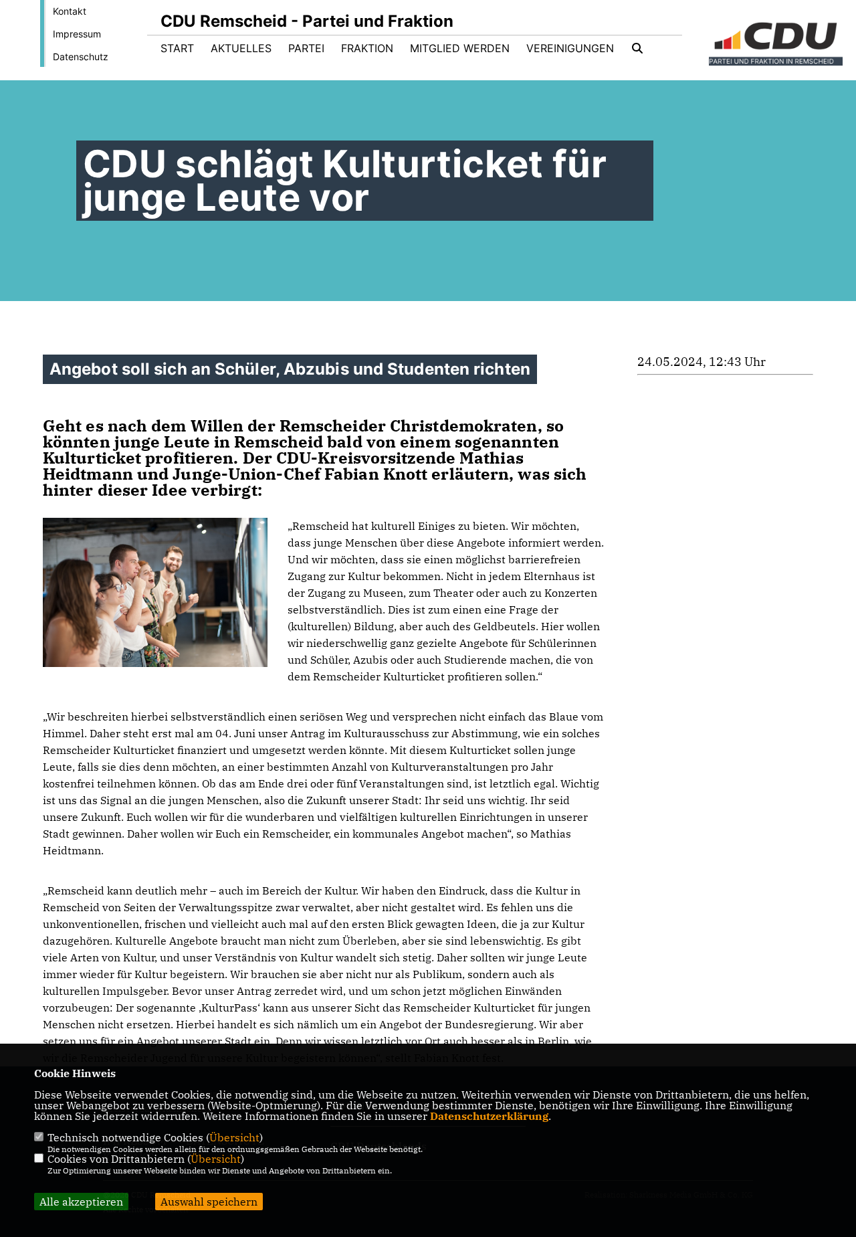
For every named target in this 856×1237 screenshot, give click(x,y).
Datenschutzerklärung (489, 1116)
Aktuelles (241, 48)
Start (177, 48)
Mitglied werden (460, 48)
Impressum (77, 33)
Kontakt (69, 11)
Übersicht (234, 1137)
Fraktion (367, 48)
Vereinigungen (570, 48)
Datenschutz (80, 56)
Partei (306, 48)
